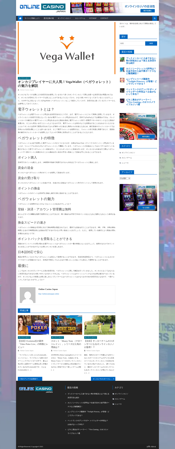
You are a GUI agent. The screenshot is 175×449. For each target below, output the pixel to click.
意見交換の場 (49, 18)
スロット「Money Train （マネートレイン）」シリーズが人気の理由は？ (66, 344)
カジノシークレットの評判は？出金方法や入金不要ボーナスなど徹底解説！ (141, 71)
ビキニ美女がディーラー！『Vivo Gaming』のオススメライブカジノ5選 (140, 102)
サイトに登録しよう (32, 18)
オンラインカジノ (64, 18)
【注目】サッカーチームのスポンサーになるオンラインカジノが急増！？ (99, 344)
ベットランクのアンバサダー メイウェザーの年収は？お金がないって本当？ (141, 91)
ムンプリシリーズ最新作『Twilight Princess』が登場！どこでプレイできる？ (141, 81)
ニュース (125, 163)
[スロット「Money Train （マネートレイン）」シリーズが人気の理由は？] (66, 325)
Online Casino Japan (27, 90)
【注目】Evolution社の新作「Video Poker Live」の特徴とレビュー (33, 344)
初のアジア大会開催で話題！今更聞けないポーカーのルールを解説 (31, 379)
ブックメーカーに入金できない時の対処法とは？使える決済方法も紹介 (141, 60)
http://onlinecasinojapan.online (48, 294)
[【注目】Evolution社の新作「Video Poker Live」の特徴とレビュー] (33, 325)
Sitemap (92, 18)
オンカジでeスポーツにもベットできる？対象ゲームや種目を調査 (104, 379)
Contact (104, 18)
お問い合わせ (151, 446)
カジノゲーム (80, 18)
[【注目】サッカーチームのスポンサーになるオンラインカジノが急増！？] (99, 325)
